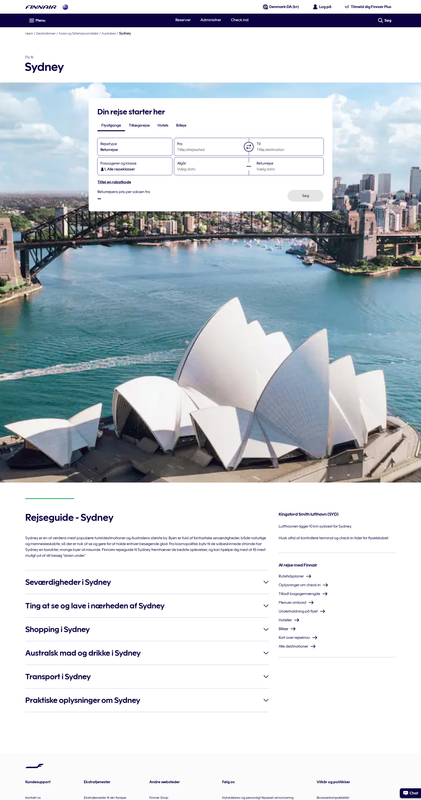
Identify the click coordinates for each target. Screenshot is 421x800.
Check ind (240, 20)
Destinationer (46, 33)
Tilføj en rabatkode (114, 182)
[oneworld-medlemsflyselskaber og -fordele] (65, 7)
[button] (249, 147)
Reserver (183, 20)
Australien (109, 33)
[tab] (111, 125)
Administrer (211, 20)
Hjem (29, 33)
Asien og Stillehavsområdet (78, 33)
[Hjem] (41, 7)
